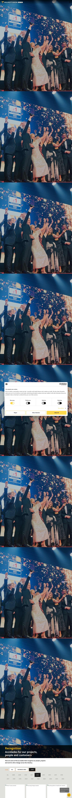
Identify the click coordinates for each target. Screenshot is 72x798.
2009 (19, 775)
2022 (38, 779)
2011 (32, 775)
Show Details (61, 408)
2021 (32, 779)
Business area (22, 769)
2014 (49, 775)
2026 (63, 779)
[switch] (28, 403)
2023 (44, 779)
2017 (8, 779)
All (12, 769)
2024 (50, 779)
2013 (43, 775)
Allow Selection (36, 412)
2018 (14, 779)
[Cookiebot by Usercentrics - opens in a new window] (60, 384)
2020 (26, 779)
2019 (20, 779)
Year (32, 769)
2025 (56, 779)
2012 (37, 775)
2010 (25, 775)
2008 (13, 775)
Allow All (56, 412)
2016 (61, 775)
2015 (55, 775)
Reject (15, 412)
